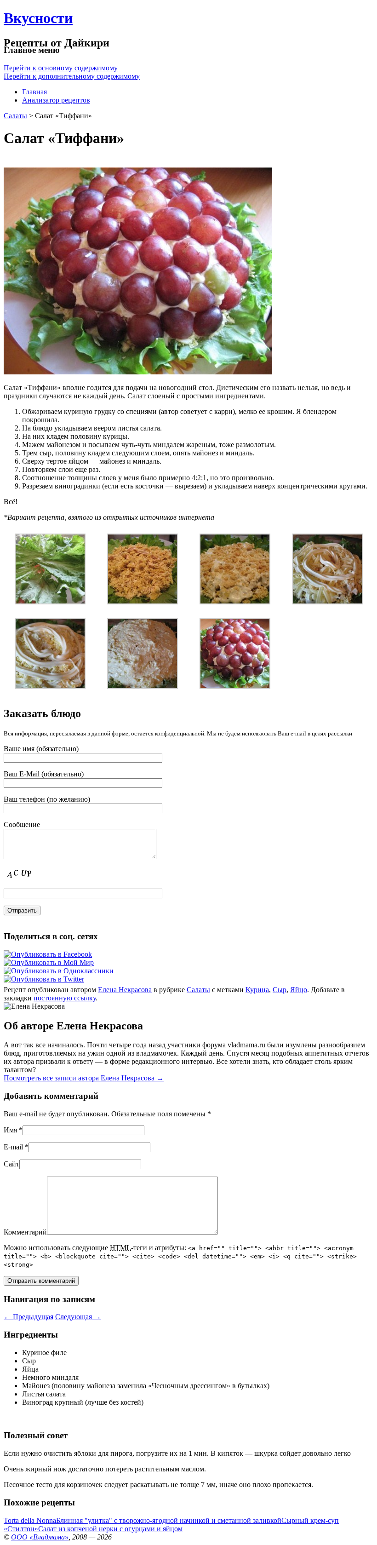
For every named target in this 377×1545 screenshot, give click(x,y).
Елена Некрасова (125, 990)
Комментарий (25, 1232)
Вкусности (38, 18)
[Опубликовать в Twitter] (44, 979)
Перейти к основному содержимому (61, 68)
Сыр (279, 990)
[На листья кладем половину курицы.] (142, 602)
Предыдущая (28, 1317)
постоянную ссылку (65, 998)
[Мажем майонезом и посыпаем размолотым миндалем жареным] (235, 602)
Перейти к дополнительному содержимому (72, 76)
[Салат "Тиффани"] (235, 686)
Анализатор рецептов (56, 100)
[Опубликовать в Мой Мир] (49, 962)
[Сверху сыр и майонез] (142, 686)
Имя (10, 1130)
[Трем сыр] (327, 602)
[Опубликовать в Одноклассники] (59, 971)
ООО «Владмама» (40, 1537)
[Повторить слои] (50, 686)
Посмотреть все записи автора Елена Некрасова (84, 1078)
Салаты (15, 116)
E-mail (13, 1147)
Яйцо (298, 990)
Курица (257, 990)
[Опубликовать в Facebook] (48, 954)
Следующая (78, 1317)
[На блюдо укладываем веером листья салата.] (50, 602)
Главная (34, 92)
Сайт (11, 1164)
